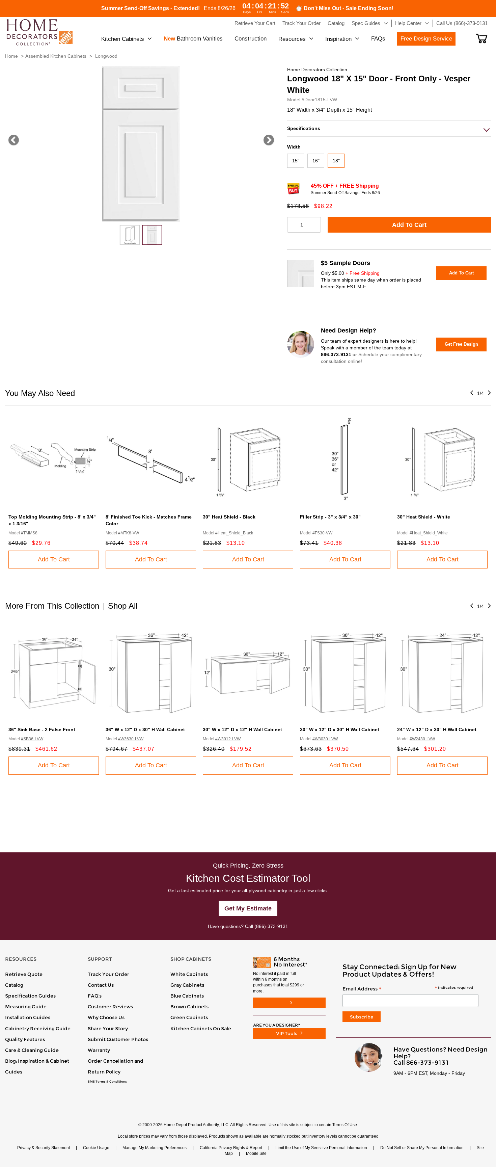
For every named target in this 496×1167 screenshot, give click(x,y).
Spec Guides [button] (366, 23)
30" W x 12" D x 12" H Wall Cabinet (242, 729)
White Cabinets (189, 974)
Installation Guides (27, 1017)
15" (295, 160)
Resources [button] (292, 39)
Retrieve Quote (24, 974)
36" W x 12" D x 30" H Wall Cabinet (145, 729)
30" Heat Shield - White (423, 517)
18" (336, 160)
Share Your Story (108, 1029)
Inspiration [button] (338, 39)
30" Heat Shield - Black (229, 517)
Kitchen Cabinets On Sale (200, 1029)
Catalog (14, 985)
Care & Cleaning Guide (32, 1050)
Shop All (122, 605)
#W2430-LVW (422, 739)
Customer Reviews (110, 1007)
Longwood (106, 56)
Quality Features (25, 1039)
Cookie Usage (96, 1147)
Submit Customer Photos (118, 1039)
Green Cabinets (189, 1017)
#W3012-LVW (228, 739)
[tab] (389, 128)
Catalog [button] (336, 23)
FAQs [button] (378, 38)
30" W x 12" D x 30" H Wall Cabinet (339, 729)
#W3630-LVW (130, 739)
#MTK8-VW (128, 533)
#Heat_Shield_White (429, 533)
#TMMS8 (29, 533)
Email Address (407, 989)
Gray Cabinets (187, 985)
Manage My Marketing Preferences (154, 1147)
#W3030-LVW (325, 739)
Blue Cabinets (187, 996)
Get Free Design (461, 344)
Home (11, 56)
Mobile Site (256, 1153)
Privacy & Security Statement (43, 1147)
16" (316, 160)
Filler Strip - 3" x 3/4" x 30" (330, 517)
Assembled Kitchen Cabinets (55, 56)
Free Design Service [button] (426, 38)
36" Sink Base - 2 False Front (41, 729)
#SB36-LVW (32, 739)
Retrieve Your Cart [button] (255, 23)
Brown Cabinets (189, 1007)
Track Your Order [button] (301, 23)
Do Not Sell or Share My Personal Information (422, 1147)
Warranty (99, 1050)
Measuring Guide (26, 1007)
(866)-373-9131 (271, 926)
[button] (482, 38)
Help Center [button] (408, 23)
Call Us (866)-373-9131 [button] (462, 23)
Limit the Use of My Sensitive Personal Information (321, 1147)
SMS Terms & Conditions (107, 1081)
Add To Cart (409, 224)
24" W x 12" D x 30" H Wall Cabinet (436, 729)
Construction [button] (251, 38)
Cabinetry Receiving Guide (38, 1029)
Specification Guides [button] (30, 996)
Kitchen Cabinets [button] (122, 39)
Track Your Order (108, 974)
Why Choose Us (106, 1017)
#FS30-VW (322, 533)
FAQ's (95, 996)
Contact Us (101, 985)
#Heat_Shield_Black (234, 533)
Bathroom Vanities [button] (193, 38)
